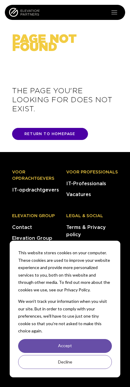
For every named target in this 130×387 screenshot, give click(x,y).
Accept (65, 345)
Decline (65, 361)
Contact (22, 227)
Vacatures (78, 194)
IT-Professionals (86, 183)
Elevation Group (33, 215)
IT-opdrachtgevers (35, 190)
